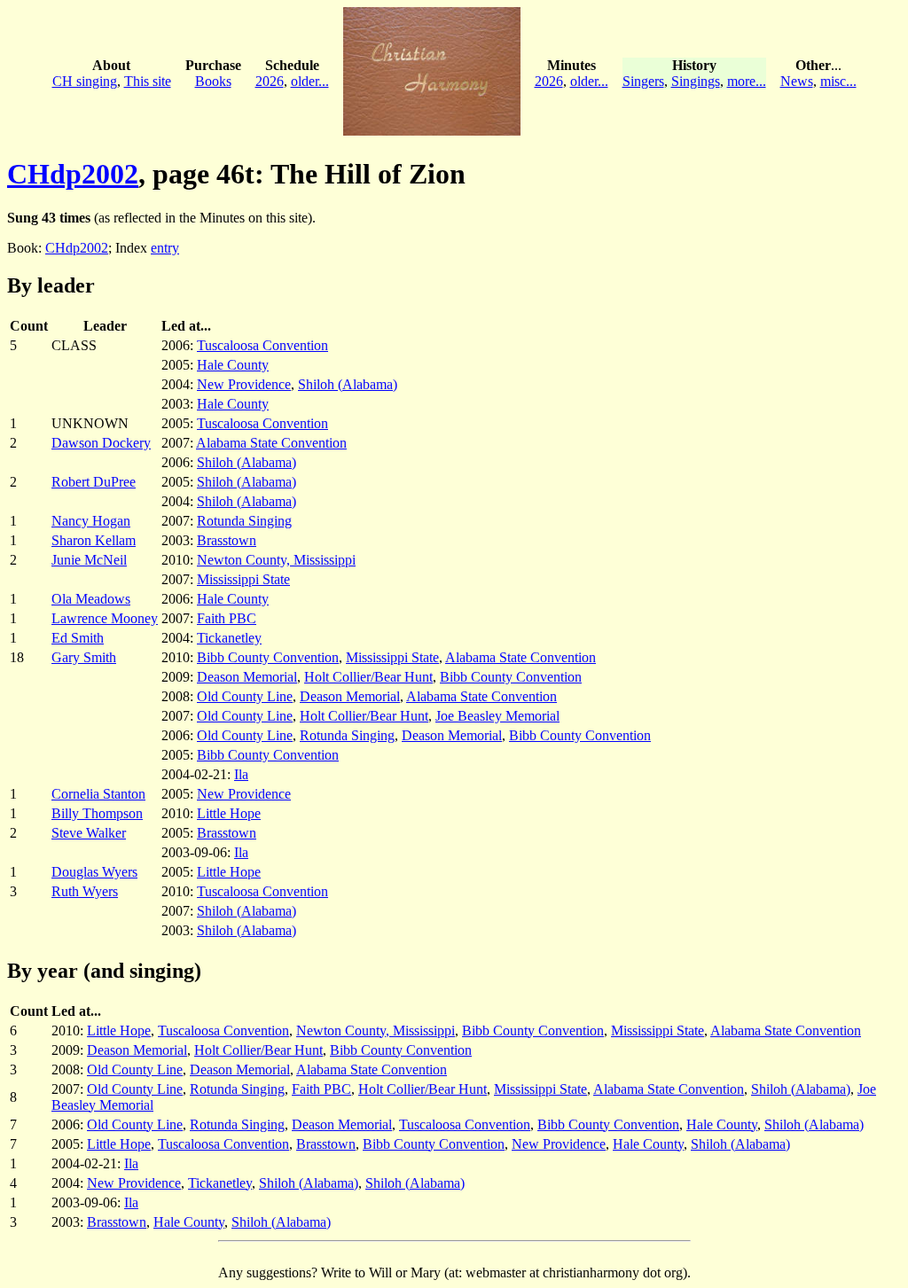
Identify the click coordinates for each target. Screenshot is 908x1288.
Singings (695, 81)
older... (310, 81)
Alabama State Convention (271, 442)
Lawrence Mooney (104, 618)
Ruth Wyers (84, 891)
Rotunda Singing (244, 520)
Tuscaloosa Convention (262, 345)
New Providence (244, 384)
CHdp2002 (72, 174)
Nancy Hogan (90, 520)
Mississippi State (243, 579)
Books (213, 81)
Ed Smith (77, 637)
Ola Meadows (90, 598)
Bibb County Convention (268, 657)
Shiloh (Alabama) (347, 384)
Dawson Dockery (101, 442)
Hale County (233, 364)
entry (165, 247)
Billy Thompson (97, 813)
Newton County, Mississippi (276, 559)
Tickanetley (229, 637)
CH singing (84, 81)
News (796, 81)
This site (147, 81)
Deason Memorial (247, 676)
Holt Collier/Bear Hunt (368, 676)
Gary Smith (83, 657)
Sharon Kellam (93, 540)
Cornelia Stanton (98, 793)
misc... (838, 81)
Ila (241, 774)
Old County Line (245, 696)
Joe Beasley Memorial (497, 715)
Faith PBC (226, 618)
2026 (269, 81)
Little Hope (229, 813)
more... (746, 81)
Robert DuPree (93, 481)
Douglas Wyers (94, 871)
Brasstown (226, 540)
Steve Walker (88, 832)
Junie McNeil (89, 559)
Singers (643, 81)
